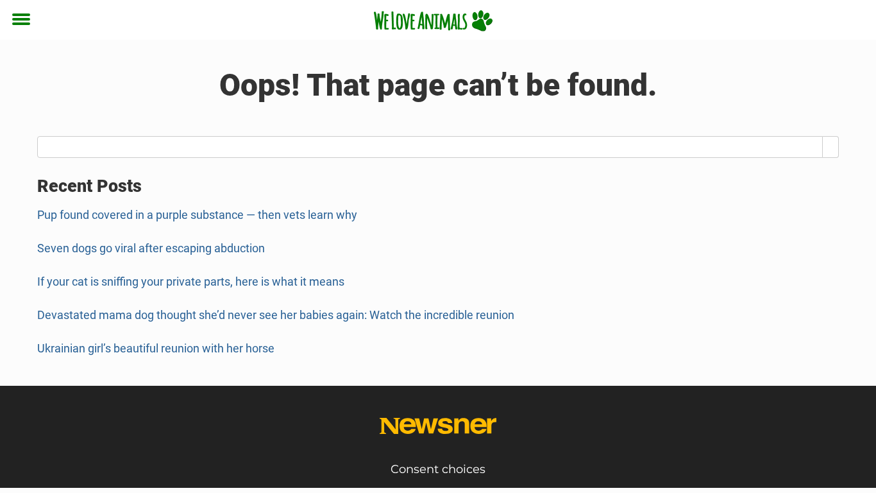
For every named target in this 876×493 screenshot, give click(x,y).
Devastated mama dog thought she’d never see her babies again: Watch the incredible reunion (275, 315)
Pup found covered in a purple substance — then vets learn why (197, 214)
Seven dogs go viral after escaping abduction (151, 248)
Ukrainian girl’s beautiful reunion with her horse (155, 348)
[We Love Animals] (433, 20)
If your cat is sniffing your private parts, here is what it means (190, 281)
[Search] (831, 147)
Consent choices (438, 469)
